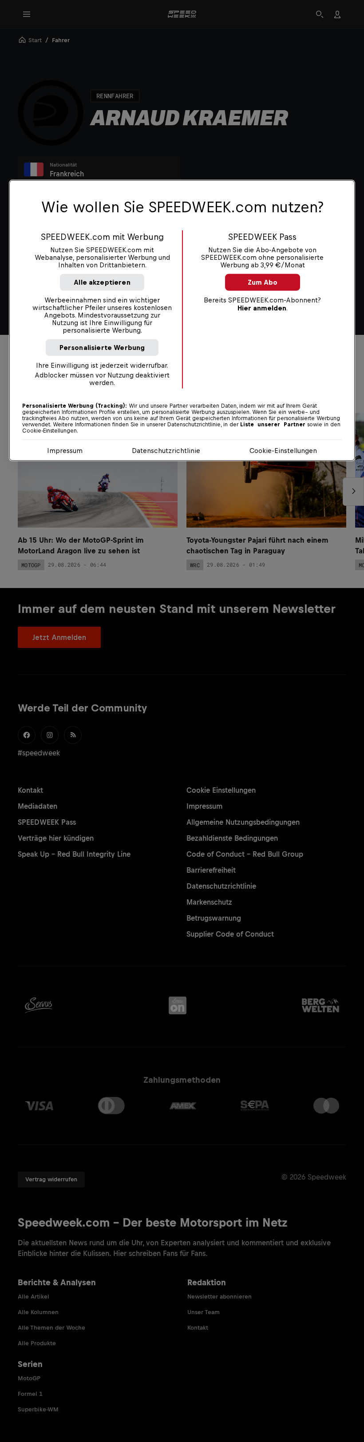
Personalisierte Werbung (102, 347)
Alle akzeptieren (102, 282)
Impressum (65, 450)
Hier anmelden (261, 308)
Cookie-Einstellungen (283, 450)
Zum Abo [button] (262, 282)
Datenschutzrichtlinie (166, 450)
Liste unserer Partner (272, 424)
